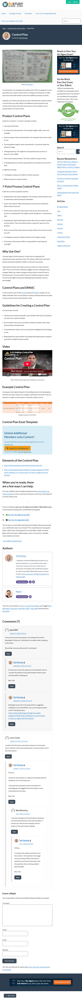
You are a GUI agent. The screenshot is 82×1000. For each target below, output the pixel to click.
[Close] (73, 478)
